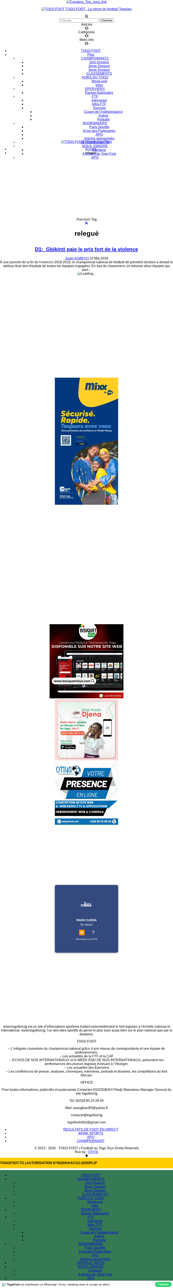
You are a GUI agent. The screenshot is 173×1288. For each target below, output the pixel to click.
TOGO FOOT (91, 51)
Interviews (99, 100)
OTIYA (93, 1152)
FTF (95, 96)
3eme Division (99, 70)
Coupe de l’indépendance (103, 112)
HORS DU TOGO (95, 77)
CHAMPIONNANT (91, 1141)
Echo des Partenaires (99, 131)
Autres (103, 115)
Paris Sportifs (99, 127)
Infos (99, 85)
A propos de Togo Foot (99, 153)
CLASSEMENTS (99, 73)
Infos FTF (99, 104)
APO (99, 134)
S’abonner (163, 1284)
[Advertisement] (86, 188)
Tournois (99, 108)
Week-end (99, 81)
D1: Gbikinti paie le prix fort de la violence (86, 249)
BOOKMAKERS (95, 123)
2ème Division (99, 66)
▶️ (82, 932)
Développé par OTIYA (86, 939)
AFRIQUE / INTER (91, 1263)
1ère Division (99, 62)
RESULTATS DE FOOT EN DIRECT (90, 1129)
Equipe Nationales (99, 92)
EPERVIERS (95, 89)
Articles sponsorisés (99, 138)
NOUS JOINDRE (95, 146)
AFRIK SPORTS (90, 1133)
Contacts (99, 150)
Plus (90, 54)
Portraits (103, 119)
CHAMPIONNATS (95, 58)
